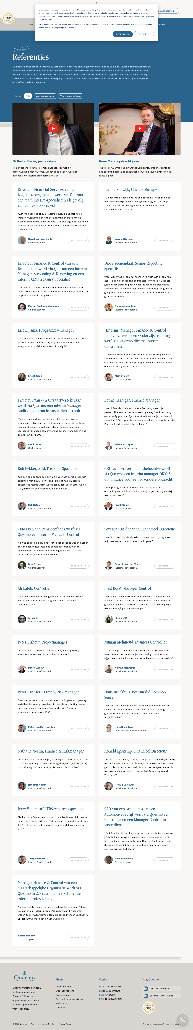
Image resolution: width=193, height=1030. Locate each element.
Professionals (63, 995)
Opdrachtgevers (65, 990)
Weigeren (143, 34)
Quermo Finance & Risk (161, 995)
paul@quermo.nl (110, 990)
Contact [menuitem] (162, 24)
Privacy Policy (65, 1024)
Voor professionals (45, 96)
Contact (60, 1007)
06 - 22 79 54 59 (111, 986)
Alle (28, 96)
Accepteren (123, 34)
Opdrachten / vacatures (69, 999)
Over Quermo (63, 986)
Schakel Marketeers (172, 1024)
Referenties (62, 1003)
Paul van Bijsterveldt (160, 988)
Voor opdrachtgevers (70, 96)
